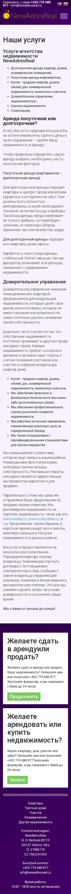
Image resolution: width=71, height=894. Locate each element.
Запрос (17, 780)
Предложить (23, 696)
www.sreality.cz (15, 519)
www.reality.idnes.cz (44, 519)
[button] (64, 17)
